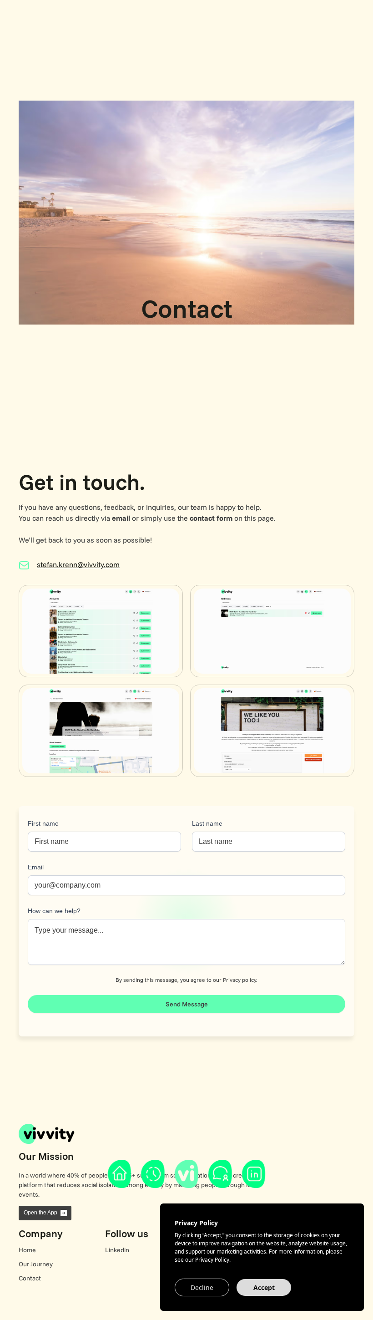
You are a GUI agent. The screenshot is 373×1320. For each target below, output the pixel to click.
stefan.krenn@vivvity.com (78, 564)
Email (36, 867)
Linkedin (117, 1250)
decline (202, 1287)
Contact (30, 1278)
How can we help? (54, 910)
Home (27, 1250)
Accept (264, 1287)
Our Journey (36, 1264)
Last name (207, 823)
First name (43, 823)
